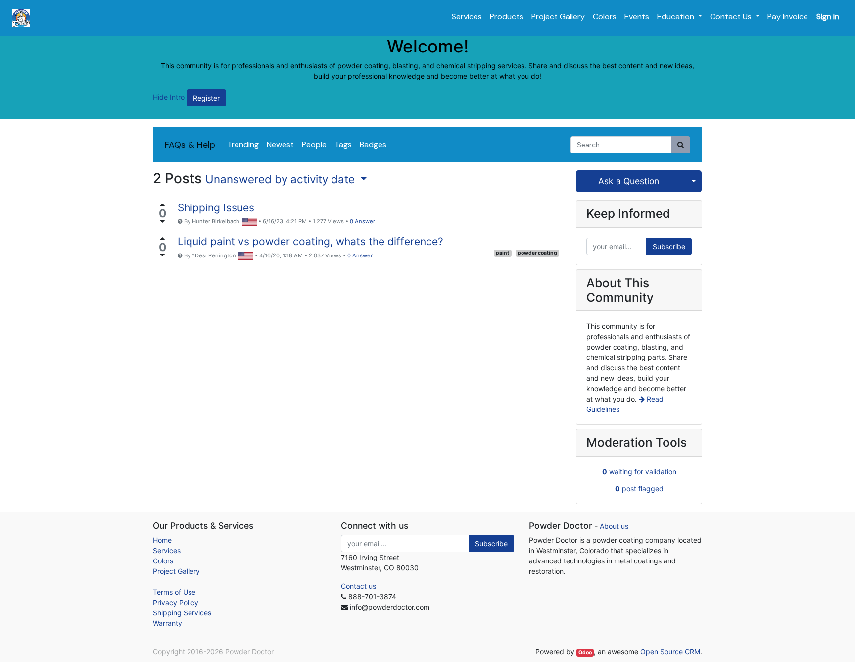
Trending (243, 144)
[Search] (680, 144)
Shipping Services (182, 613)
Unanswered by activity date (281, 179)
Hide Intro (169, 97)
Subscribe (669, 246)
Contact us (358, 586)
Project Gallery (176, 571)
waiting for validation (639, 471)
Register (206, 98)
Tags (343, 144)
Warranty (167, 623)
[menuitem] (467, 17)
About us (614, 526)
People (314, 144)
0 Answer (362, 221)
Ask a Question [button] (628, 181)
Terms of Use (174, 592)
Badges (373, 144)
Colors (163, 561)
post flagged (639, 488)
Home (162, 540)
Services (167, 550)
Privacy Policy (175, 602)
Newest (280, 144)
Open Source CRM (670, 651)
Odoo (585, 652)
